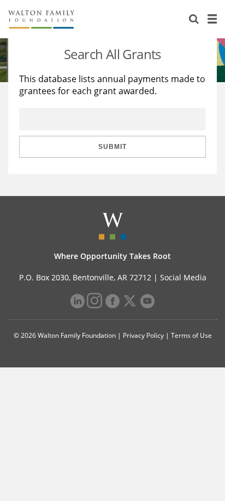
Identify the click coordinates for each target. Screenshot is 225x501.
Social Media (183, 277)
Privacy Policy (143, 335)
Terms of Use (191, 335)
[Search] (194, 19)
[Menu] (212, 19)
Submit (112, 147)
